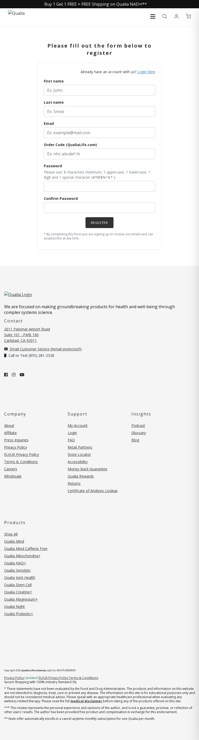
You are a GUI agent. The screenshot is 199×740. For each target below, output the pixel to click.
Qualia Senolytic (17, 570)
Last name (54, 102)
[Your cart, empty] (188, 16)
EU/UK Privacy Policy (21, 454)
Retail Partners (80, 447)
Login (72, 432)
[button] (152, 16)
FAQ (71, 439)
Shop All (11, 534)
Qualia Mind (14, 541)
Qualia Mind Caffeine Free (25, 548)
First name (54, 81)
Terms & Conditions (21, 461)
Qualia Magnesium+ (21, 599)
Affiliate (10, 432)
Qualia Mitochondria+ (22, 555)
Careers (10, 468)
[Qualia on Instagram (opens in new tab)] (14, 374)
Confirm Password (61, 198)
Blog (135, 439)
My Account (78, 425)
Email (49, 123)
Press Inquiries (16, 439)
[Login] (176, 16)
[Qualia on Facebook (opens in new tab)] (6, 374)
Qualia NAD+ (15, 563)
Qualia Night (14, 606)
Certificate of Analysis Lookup (93, 490)
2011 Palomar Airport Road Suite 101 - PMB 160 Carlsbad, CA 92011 (27, 335)
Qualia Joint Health (19, 577)
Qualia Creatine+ (18, 592)
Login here (146, 71)
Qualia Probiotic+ (18, 613)
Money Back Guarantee (87, 468)
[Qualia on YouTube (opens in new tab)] (22, 374)
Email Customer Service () (45, 348)
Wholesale (13, 476)
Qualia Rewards (81, 476)
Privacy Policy (15, 447)
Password (53, 165)
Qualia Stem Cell (18, 584)
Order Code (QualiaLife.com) (70, 144)
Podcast (138, 425)
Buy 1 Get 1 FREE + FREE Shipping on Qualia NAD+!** (95, 4)
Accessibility (78, 461)
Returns (74, 483)
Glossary (138, 432)
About (9, 425)
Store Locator (79, 454)
